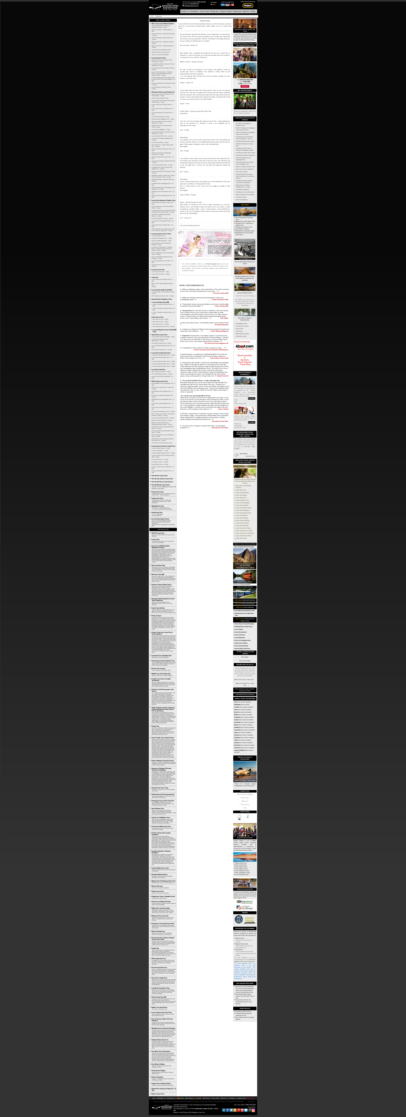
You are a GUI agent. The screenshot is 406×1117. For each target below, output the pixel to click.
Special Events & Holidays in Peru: (162, 299)
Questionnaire (189, 1101)
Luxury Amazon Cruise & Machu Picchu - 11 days (163, 68)
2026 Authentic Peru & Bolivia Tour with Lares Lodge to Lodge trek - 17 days (163, 229)
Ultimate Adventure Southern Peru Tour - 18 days (163, 180)
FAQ (245, 808)
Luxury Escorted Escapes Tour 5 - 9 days (163, 366)
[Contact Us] (183, 6)
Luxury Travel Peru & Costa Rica (244, 533)
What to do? (244, 801)
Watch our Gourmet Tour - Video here (245, 684)
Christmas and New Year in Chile (245, 152)
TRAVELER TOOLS (244, 791)
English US (162, 1098)
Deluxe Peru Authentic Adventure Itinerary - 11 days (161, 215)
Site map (196, 1101)
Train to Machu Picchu (245, 587)
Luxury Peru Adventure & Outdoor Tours (163, 200)
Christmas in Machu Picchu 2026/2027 (245, 119)
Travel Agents (230, 1101)
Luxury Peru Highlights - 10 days (161, 129)
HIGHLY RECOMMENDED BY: (191, 285)
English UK (172, 1098)
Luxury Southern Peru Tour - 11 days (162, 136)
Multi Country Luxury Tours (160, 381)
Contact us (162, 1101)
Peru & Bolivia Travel (242, 869)
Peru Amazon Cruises (242, 326)
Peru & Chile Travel (241, 865)
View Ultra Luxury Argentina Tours (161, 50)
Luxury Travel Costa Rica (242, 520)
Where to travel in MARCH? (245, 794)
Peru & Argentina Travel (242, 870)
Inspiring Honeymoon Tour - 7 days (162, 238)
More (253, 446)
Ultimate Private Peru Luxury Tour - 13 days (163, 157)
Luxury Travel (204, 11)
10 (191, 225)
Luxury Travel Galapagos (242, 502)
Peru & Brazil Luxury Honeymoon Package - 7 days (161, 244)
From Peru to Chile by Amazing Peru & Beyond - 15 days (163, 427)
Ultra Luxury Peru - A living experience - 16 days (163, 46)
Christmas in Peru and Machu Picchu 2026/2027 (244, 138)
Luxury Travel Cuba (241, 538)
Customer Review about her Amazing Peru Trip (244, 1014)
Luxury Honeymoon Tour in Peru (161, 234)
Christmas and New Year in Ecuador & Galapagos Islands (244, 149)
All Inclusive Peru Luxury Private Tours (163, 92)
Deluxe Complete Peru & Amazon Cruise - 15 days (163, 84)
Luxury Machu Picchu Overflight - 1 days (163, 337)
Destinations (194, 11)
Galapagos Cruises (241, 323)
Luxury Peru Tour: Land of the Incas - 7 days (163, 109)
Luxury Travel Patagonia (242, 510)
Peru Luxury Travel (163, 20)
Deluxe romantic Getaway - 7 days (161, 240)
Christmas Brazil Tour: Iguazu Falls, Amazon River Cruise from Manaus (245, 176)
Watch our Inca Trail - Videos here (244, 679)
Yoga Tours (155, 277)
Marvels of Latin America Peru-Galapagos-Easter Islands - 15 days (162, 423)
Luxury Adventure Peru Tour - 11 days (162, 218)
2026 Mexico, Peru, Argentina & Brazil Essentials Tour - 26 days (162, 439)
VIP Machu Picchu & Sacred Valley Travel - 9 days (162, 126)
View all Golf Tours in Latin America (162, 482)
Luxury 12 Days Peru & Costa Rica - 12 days (163, 467)
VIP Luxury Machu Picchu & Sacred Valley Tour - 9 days (162, 122)
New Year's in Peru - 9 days (160, 321)
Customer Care (241, 1098)
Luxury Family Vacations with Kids (162, 290)
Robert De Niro (244, 940)
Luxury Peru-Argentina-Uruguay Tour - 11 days (163, 396)
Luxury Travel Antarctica (242, 523)
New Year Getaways (242, 199)
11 (193, 225)
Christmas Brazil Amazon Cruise (245, 141)
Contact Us (185, 11)
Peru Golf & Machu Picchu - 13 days (162, 374)
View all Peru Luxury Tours (160, 475)
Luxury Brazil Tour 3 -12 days (160, 464)
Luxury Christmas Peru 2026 (160, 302)
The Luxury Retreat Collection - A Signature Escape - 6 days (161, 26)
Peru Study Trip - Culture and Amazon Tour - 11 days (162, 145)
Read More (251, 398)
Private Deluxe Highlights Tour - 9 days (163, 119)
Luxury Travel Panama (241, 525)
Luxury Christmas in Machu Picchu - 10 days (163, 309)
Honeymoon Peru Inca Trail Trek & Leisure (161, 265)
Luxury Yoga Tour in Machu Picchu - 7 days (162, 105)
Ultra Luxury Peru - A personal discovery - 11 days (163, 34)
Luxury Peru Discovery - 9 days (161, 116)
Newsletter (244, 454)
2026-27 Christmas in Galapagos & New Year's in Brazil (245, 133)
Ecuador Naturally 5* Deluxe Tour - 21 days (163, 471)
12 (195, 225)
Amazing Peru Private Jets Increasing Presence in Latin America (244, 1001)
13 (197, 225)
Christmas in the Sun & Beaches (245, 192)
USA (214, 4)
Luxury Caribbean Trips (242, 500)
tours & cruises (241, 704)
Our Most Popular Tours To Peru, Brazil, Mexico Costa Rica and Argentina (244, 278)
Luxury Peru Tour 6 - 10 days (160, 459)
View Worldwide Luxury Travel (164, 486)
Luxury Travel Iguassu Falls (243, 513)
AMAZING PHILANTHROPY (245, 838)
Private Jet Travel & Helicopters (245, 758)
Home (152, 16)
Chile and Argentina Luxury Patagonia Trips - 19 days (163, 435)
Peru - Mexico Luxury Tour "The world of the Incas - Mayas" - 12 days (163, 414)
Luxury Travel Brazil (241, 495)
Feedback (232, 1098)
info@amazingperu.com (191, 6)
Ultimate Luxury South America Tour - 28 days (163, 196)
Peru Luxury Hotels (244, 661)
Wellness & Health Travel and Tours (245, 30)
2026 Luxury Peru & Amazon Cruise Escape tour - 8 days (162, 60)
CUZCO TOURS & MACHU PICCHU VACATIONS (245, 461)
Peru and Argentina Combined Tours (244, 218)
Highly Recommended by (248, 1)
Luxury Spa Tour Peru (158, 269)
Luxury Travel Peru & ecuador (243, 530)
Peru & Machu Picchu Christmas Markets (245, 1018)
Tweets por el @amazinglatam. (242, 584)
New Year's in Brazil (241, 172)
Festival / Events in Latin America (245, 652)
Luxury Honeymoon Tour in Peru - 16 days (162, 261)
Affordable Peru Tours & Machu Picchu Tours (244, 233)
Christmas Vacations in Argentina (245, 155)
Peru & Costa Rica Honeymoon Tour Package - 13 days (162, 257)
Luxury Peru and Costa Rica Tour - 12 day (162, 408)
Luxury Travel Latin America (245, 466)
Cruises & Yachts (226, 11)
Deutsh (199, 1098)
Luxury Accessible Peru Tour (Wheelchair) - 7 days (160, 340)
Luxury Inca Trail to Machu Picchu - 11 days (163, 221)
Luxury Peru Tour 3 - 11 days (160, 462)
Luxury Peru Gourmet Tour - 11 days (162, 349)
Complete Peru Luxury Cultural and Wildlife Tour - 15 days (162, 168)
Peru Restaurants (245, 604)
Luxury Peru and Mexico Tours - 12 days (163, 411)
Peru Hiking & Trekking (242, 229)
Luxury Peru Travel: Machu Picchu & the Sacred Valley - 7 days (163, 101)
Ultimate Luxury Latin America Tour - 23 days (163, 192)
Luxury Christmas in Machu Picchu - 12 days (163, 313)
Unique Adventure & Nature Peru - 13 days (162, 225)
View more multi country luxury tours (162, 443)
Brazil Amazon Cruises (242, 333)
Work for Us (224, 1098)
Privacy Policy (215, 1098)
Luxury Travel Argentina (242, 492)
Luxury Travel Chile (241, 497)
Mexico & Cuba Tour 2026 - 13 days (162, 420)
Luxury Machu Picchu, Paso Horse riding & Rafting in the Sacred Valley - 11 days (163, 211)
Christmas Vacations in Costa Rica (244, 145)
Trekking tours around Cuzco (244, 227)
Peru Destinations (245, 600)
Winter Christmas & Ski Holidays (245, 194)
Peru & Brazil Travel (241, 867)
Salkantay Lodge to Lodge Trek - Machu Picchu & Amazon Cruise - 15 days (163, 176)
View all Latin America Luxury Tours (162, 478)
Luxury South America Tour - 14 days (162, 165)
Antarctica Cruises (241, 336)
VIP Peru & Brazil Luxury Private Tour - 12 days (163, 38)
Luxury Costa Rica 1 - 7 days (160, 450)
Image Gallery (221, 1101)
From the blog (245, 1008)
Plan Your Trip (245, 804)
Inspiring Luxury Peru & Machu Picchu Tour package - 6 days (163, 94)
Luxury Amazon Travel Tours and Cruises (161, 88)
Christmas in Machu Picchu (243, 1011)
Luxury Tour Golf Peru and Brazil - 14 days (162, 377)
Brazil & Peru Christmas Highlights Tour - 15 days (243, 186)
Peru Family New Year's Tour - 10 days (163, 296)
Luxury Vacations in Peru (244, 293)
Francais (207, 1098)
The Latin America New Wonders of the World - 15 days (163, 431)
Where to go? (245, 798)
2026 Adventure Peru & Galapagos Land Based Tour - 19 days (163, 188)
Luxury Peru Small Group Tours (161, 353)
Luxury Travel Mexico (241, 515)
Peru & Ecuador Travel (242, 874)
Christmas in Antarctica (242, 189)
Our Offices (181, 1101)
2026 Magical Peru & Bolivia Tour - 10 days (162, 392)
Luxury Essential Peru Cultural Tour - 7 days (163, 113)
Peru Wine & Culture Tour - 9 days (161, 343)
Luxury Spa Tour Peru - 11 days (161, 274)
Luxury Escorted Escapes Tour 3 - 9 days (163, 361)
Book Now (245, 86)
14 (198, 225)
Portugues (190, 1098)
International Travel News (220, 421)
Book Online (250, 1098)
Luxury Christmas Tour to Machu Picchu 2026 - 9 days (163, 456)
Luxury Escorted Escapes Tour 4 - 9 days (163, 364)
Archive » (237, 448)
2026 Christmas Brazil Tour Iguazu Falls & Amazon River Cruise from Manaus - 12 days (163, 79)
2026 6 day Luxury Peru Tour (160, 98)
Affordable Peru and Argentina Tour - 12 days (163, 400)
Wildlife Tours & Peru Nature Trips (245, 221)
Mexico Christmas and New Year (245, 166)
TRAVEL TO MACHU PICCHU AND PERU (245, 544)
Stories (253, 11)
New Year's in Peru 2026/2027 (244, 169)
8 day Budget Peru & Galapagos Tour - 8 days (163, 384)
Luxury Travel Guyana (241, 518)
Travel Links (203, 1101)
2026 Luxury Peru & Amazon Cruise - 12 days (163, 149)
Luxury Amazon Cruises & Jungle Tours (163, 446)
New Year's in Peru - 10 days (161, 324)
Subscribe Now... (250, 456)
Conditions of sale (171, 1101)
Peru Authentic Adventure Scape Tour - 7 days (163, 203)
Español (181, 1098)
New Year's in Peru (157, 317)
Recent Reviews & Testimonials (245, 373)
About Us (246, 11)
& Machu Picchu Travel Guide (245, 620)
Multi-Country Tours (241, 863)
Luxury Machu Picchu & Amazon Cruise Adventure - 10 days (163, 64)
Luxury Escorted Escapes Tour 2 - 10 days (162, 358)
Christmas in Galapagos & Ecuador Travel (243, 124)
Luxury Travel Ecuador (241, 505)
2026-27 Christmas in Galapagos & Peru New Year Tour (245, 129)
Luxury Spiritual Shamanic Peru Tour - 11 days (163, 346)
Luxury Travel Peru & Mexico (243, 535)
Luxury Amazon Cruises (159, 58)
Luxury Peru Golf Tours (158, 369)
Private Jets (214, 11)
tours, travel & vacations (242, 702)
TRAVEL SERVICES (245, 811)
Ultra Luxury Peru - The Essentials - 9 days (162, 30)
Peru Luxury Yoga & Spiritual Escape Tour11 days (162, 285)
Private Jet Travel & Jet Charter (160, 52)
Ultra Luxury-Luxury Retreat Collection (163, 23)
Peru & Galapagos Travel (243, 872)
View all (250, 139)
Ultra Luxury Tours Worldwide (160, 54)
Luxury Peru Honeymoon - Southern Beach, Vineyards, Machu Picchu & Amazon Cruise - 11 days (162, 73)
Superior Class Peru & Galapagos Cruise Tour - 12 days (161, 153)
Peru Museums (245, 607)
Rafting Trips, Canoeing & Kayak (245, 231)
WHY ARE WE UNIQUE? (245, 90)
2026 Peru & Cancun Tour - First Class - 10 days (163, 388)
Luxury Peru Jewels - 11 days (160, 142)
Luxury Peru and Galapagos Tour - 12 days (162, 404)
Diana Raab (246, 952)
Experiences (237, 11)
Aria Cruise (239, 331)
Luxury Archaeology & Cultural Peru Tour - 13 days (163, 161)
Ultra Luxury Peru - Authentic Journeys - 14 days (163, 42)
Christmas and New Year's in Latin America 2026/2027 (244, 181)
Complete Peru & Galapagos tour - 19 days (162, 184)
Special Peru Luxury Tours (159, 335)
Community (251, 1101)
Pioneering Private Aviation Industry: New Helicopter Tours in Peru (245, 996)
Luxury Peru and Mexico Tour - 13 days (163, 418)
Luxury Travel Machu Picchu (243, 508)
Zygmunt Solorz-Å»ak (244, 945)
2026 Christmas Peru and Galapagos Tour (243, 158)
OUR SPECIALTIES (163, 529)
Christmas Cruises (241, 197)
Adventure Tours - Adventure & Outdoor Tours (244, 224)
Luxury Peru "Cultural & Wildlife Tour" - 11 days (163, 139)
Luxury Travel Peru (240, 490)
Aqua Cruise (239, 328)
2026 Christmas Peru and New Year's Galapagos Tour (245, 163)
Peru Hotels (244, 657)
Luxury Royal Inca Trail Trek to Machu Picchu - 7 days (162, 207)
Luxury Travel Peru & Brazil (243, 528)
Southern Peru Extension (245, 694)
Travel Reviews (239, 1101)
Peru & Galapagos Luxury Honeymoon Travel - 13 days (163, 253)
